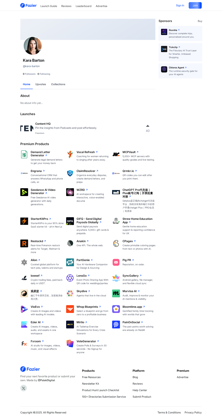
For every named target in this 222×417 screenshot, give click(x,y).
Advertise (101, 6)
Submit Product (142, 396)
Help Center (140, 390)
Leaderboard (83, 6)
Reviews (66, 6)
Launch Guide (48, 6)
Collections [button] (58, 84)
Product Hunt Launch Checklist (100, 390)
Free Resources (91, 377)
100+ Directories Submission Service (104, 396)
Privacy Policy (193, 412)
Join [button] (195, 5)
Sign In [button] (180, 5)
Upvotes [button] (40, 84)
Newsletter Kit (90, 383)
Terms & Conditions (169, 412)
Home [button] (26, 84)
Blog (135, 377)
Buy (200, 21)
